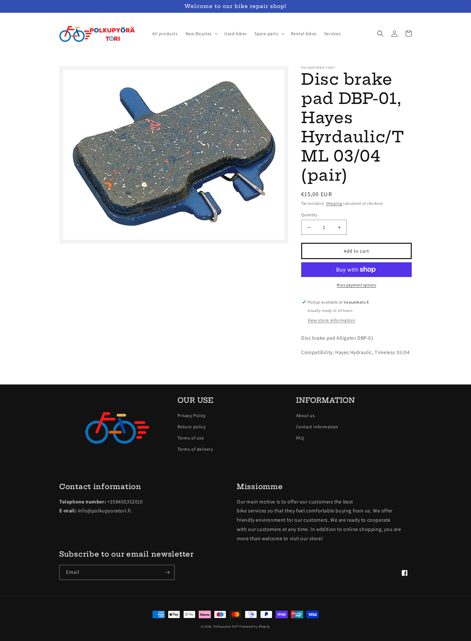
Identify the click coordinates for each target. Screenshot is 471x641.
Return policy (191, 427)
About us (305, 415)
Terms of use (191, 438)
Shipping (334, 203)
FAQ (300, 438)
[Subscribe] (167, 572)
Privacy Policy (191, 415)
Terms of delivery (195, 449)
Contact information (317, 427)
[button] (201, 33)
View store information (331, 320)
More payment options (356, 284)
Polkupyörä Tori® (226, 626)
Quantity (309, 215)
